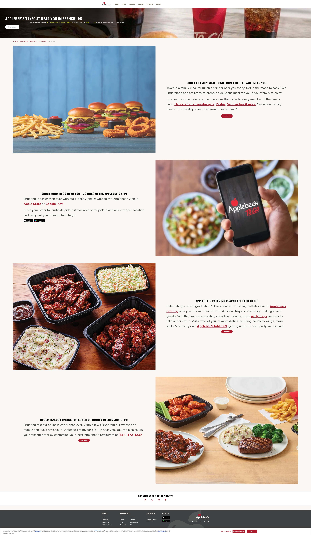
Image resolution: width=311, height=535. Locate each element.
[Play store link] (166, 521)
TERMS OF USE (97, 530)
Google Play (54, 204)
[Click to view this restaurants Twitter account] (152, 500)
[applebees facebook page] (193, 521)
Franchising (132, 517)
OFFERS (124, 4)
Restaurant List (105, 522)
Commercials (123, 524)
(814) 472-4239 (130, 435)
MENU (116, 4)
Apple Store (32, 204)
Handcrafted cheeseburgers (194, 104)
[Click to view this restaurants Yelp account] (165, 500)
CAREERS (158, 4)
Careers (149, 517)
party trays (259, 316)
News (121, 522)
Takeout (53, 41)
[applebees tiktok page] (208, 521)
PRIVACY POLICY (162, 531)
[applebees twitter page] (197, 521)
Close (252, 531)
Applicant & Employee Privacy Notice (152, 520)
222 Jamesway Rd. (43, 41)
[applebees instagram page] (200, 521)
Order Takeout (12, 27)
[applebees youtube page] (204, 521)
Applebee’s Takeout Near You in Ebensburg (43, 19)
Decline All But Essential (239, 531)
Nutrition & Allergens (107, 524)
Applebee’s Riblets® (212, 326)
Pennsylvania (24, 41)
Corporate (132, 519)
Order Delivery (105, 519)
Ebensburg (33, 41)
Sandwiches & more (241, 104)
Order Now (227, 331)
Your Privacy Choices (226, 531)
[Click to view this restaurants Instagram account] (159, 500)
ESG (131, 524)
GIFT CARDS (150, 4)
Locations (15, 41)
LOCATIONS (132, 4)
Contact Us (122, 519)
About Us (122, 517)
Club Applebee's (134, 522)
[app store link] (166, 517)
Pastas (220, 104)
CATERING (141, 4)
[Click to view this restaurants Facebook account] (145, 500)
